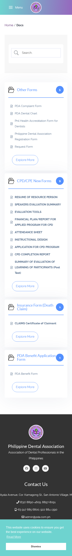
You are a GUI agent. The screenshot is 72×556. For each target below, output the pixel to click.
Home (9, 25)
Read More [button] (13, 536)
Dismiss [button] (36, 546)
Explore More (25, 160)
